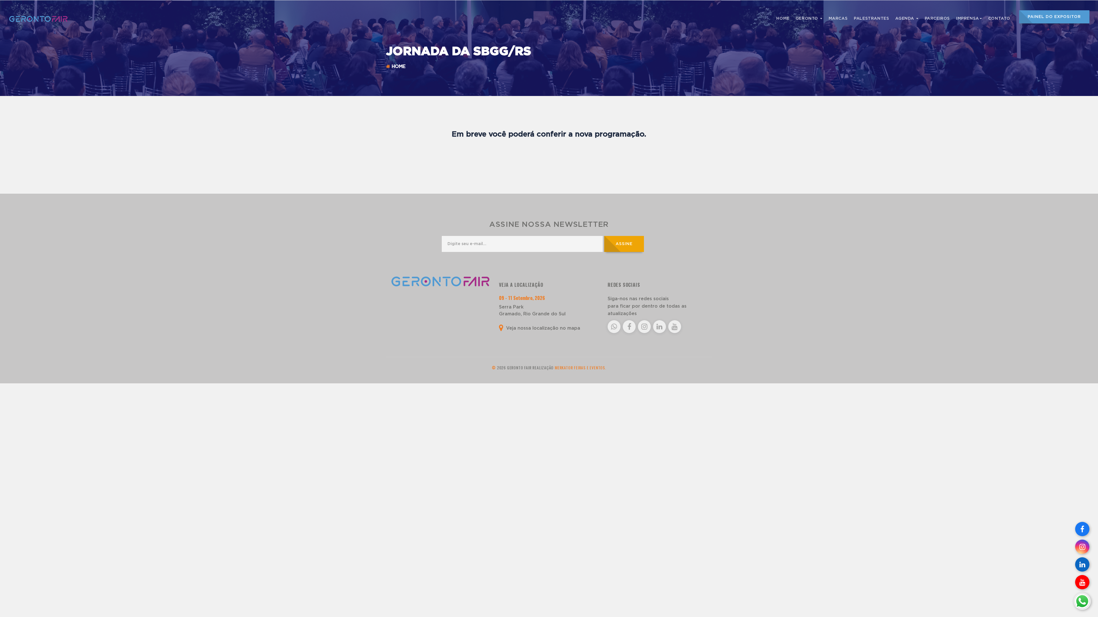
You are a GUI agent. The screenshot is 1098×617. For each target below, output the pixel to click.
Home (782, 19)
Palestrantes (871, 19)
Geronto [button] (807, 19)
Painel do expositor (1054, 17)
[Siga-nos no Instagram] (1082, 547)
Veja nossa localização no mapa (542, 328)
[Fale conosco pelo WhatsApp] (1082, 601)
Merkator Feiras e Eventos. (580, 367)
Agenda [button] (905, 19)
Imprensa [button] (967, 19)
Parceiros (937, 19)
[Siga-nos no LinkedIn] (1082, 564)
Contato (999, 19)
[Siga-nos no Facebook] (1082, 529)
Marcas (838, 19)
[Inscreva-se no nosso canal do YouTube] (1082, 582)
